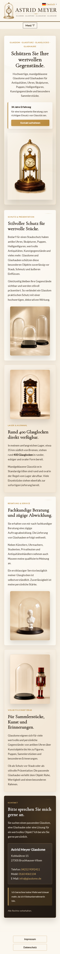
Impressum (30, 939)
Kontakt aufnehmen (30, 122)
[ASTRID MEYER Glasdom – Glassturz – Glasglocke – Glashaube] (30, 10)
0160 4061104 (27, 874)
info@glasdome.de (30, 878)
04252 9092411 (30, 869)
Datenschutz (30, 947)
